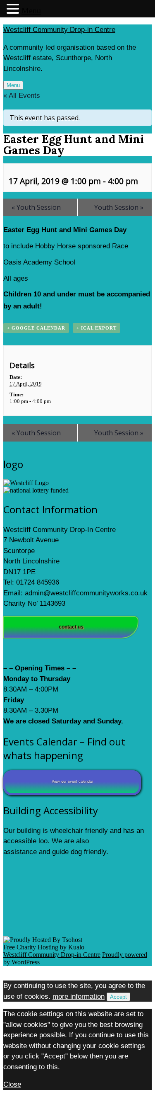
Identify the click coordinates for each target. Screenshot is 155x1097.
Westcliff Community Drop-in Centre (59, 30)
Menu (13, 85)
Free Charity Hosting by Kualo (43, 947)
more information (78, 996)
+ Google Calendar (36, 327)
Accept (118, 997)
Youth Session (36, 207)
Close (12, 1084)
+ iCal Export (96, 327)
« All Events (21, 96)
